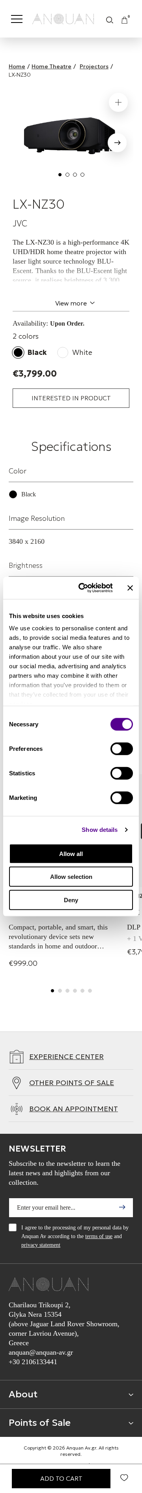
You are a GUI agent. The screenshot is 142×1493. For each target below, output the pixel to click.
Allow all (71, 853)
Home (17, 66)
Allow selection (71, 876)
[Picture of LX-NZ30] (71, 137)
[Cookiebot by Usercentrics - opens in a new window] (83, 588)
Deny (71, 899)
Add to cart (61, 1478)
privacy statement (40, 1245)
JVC (20, 224)
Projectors (94, 66)
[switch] (121, 748)
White (82, 352)
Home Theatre (51, 66)
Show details (100, 829)
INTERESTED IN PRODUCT (71, 398)
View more (71, 303)
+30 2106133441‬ (33, 1362)
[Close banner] (130, 588)
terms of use (98, 1236)
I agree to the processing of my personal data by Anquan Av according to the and (75, 1236)
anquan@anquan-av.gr (41, 1352)
